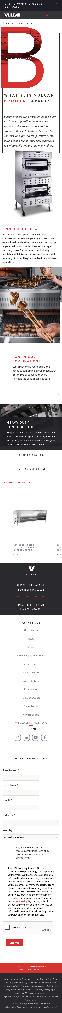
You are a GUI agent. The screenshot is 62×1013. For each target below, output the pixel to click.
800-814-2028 (35, 605)
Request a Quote (31, 698)
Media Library (31, 664)
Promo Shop (31, 689)
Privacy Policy (20, 901)
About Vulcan (31, 630)
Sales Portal (31, 706)
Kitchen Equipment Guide (31, 655)
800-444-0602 (33, 609)
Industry (8, 815)
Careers (31, 647)
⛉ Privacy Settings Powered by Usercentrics (31, 1003)
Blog (31, 639)
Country (7, 829)
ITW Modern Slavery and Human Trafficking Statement (31, 1007)
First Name (9, 770)
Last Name (9, 785)
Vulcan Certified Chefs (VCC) (31, 723)
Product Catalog (31, 681)
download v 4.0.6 (55, 3)
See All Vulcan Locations (31, 596)
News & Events (31, 672)
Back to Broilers (19, 23)
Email (6, 800)
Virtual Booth (31, 715)
